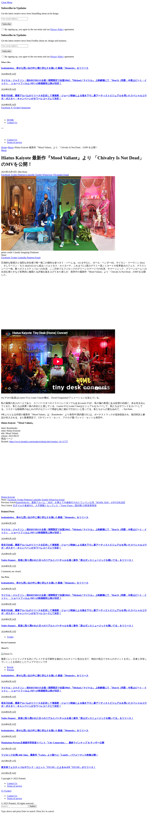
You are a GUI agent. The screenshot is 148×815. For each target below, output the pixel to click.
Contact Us (12, 122)
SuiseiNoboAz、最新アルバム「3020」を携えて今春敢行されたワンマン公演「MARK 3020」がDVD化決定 (70, 502)
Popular (10, 670)
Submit (33, 806)
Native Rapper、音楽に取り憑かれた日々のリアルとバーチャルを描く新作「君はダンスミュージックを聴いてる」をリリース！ (67, 560)
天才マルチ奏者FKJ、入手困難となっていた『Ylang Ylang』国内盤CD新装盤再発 (55, 505)
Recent (10, 667)
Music (4, 150)
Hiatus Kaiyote (8, 497)
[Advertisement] (74, 304)
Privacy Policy (57, 29)
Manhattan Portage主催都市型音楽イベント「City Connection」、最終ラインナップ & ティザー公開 (52, 742)
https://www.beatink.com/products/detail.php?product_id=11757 (38, 441)
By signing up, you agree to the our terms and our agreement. (39, 29)
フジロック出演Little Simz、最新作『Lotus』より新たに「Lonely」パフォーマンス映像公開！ (49, 755)
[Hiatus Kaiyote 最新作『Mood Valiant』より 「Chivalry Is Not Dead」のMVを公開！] (58, 250)
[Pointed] (11, 115)
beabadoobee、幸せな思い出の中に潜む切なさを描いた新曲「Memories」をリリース (44, 68)
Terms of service (14, 142)
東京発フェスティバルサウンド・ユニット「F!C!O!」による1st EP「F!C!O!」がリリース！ (48, 767)
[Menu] (2, 128)
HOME (10, 120)
